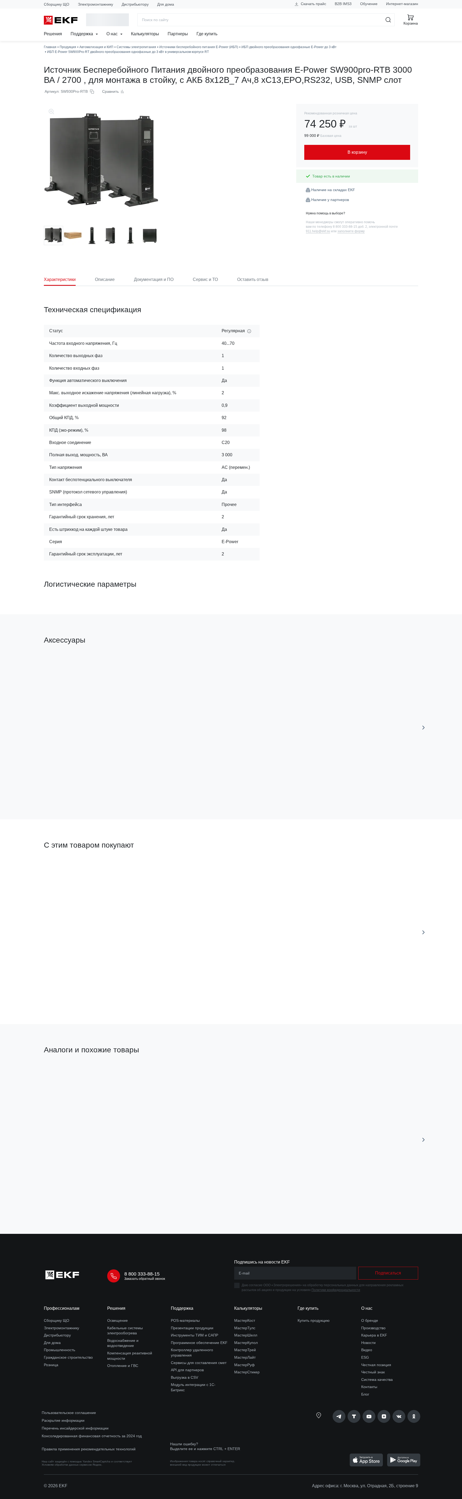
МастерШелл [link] (245, 1335)
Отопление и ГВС (122, 1365)
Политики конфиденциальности (335, 1290)
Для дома (165, 4)
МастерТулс (244, 1328)
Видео (366, 1350)
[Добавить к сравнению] (122, 785)
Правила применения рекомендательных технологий (89, 1449)
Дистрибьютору (135, 4)
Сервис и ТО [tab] (205, 279)
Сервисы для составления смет (198, 1363)
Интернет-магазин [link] (402, 4)
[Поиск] (388, 19)
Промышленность (59, 1350)
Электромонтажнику (95, 4)
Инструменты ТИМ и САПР (194, 1335)
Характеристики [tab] (60, 279)
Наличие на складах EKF (333, 190)
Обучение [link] (369, 4)
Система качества (377, 1379)
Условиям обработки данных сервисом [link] (67, 1464)
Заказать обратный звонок (144, 1279)
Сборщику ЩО (56, 4)
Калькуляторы (145, 34)
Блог (365, 1394)
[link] (339, 1416)
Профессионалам (61, 1308)
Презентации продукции (192, 1328)
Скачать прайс (313, 4)
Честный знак (373, 1372)
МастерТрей (245, 1350)
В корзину (74, 785)
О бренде (369, 1320)
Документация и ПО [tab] (154, 279)
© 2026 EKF (55, 1485)
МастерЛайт (245, 1357)
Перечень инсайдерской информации (75, 1428)
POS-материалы (185, 1320)
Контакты (369, 1387)
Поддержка (82, 34)
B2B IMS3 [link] (343, 4)
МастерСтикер (247, 1372)
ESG (365, 1357)
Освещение (117, 1320)
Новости (368, 1342)
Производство (373, 1328)
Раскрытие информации (63, 1420)
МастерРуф (244, 1365)
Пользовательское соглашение (69, 1413)
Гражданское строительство (68, 1357)
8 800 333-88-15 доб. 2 (350, 227)
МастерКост (244, 1320)
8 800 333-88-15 (142, 1274)
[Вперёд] (423, 727)
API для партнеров (187, 1370)
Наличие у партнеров (330, 200)
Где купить (207, 34)
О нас (112, 34)
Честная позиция (376, 1365)
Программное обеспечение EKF (199, 1342)
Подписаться (388, 1273)
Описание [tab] (105, 279)
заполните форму (351, 231)
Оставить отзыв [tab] (252, 279)
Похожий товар (63, 1075)
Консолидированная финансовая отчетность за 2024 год (92, 1436)
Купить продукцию (314, 1320)
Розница (51, 1365)
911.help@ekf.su (318, 231)
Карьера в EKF (374, 1335)
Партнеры (178, 34)
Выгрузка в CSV (184, 1377)
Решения (53, 34)
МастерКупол (246, 1342)
